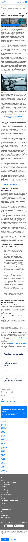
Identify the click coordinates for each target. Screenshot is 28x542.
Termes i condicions (6, 440)
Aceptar (5, 539)
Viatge (2, 431)
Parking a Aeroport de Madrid (18, 343)
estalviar (3, 432)
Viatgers (3, 463)
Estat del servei (5, 515)
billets (2, 436)
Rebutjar (13, 539)
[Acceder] (26, 2)
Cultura (8, 397)
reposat (3, 446)
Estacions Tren (4, 471)
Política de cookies (9, 536)
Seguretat (3, 448)
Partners (3, 503)
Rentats (3, 458)
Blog (2, 7)
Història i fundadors (6, 484)
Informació (4, 444)
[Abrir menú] (23, 2)
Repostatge (4, 447)
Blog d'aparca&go (5, 517)
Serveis (3, 423)
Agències (3, 505)
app (2, 429)
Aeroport (13, 397)
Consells (3, 454)
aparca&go (4, 452)
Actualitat (3, 397)
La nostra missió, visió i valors (8, 482)
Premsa (3, 507)
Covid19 (3, 455)
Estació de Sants (5, 425)
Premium (3, 466)
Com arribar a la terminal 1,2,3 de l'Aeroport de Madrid (14, 117)
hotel (2, 439)
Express (3, 457)
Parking (3, 489)
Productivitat (4, 469)
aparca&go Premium (6, 492)
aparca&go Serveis (6, 494)
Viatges (3, 443)
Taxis (2, 462)
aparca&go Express (6, 491)
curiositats (8, 401)
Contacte (3, 511)
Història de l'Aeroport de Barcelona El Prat (12, 183)
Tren (2, 434)
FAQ (2, 513)
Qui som (3, 480)
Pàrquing (3, 465)
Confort (3, 438)
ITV (2, 496)
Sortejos (3, 461)
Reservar (19, 2)
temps (2, 442)
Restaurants (4, 427)
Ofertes (3, 459)
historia (14, 401)
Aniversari (3, 428)
